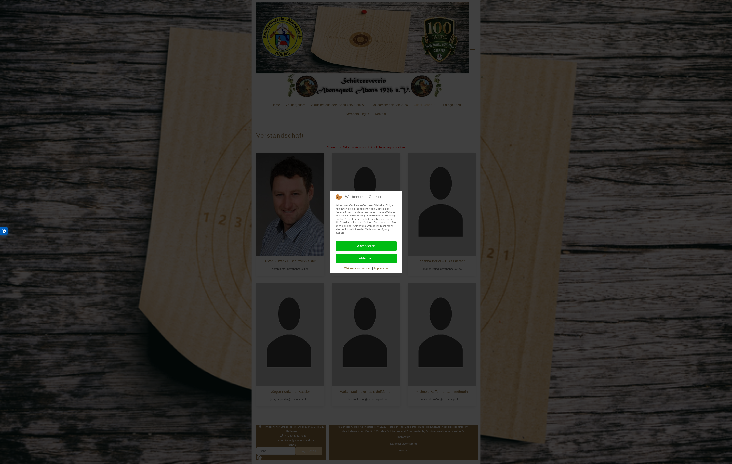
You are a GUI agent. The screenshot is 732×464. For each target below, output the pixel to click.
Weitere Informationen (357, 268)
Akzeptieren (366, 246)
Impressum (381, 268)
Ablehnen (366, 258)
